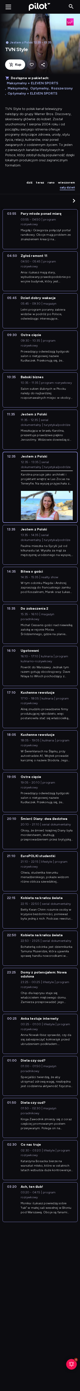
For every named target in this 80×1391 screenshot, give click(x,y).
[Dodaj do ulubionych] (31, 65)
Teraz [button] (40, 182)
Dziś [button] (29, 182)
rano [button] (51, 182)
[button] (74, 200)
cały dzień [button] (67, 187)
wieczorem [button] (66, 182)
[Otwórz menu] (8, 6)
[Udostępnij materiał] (43, 65)
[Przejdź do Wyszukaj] (71, 6)
